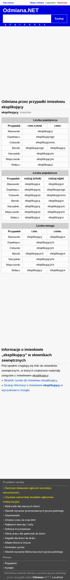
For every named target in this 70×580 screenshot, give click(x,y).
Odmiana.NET (21, 10)
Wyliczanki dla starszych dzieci (22, 506)
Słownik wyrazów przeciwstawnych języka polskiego (34, 510)
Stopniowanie (12, 515)
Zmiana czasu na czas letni (20, 519)
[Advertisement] (35, 62)
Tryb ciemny (8, 3)
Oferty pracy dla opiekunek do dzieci (25, 533)
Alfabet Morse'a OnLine (18, 542)
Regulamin (11, 563)
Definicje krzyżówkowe (18, 529)
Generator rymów (14, 547)
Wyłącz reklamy (37, 3)
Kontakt (9, 567)
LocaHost (57, 577)
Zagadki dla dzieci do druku (20, 538)
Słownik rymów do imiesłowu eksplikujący (30, 380)
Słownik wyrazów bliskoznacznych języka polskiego (34, 551)
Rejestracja (62, 3)
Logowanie (51, 3)
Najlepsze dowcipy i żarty (19, 524)
